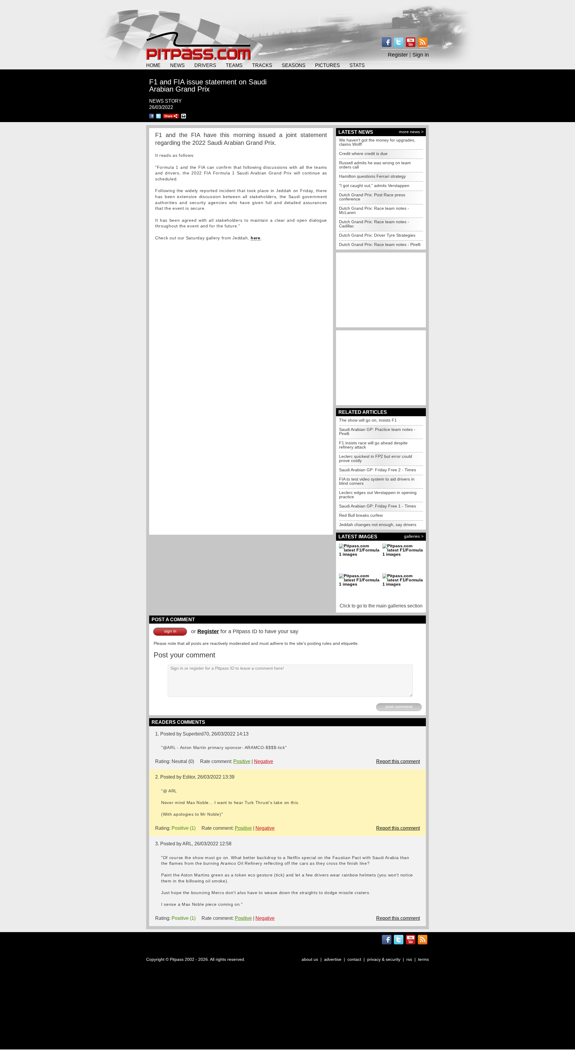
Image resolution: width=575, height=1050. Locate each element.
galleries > (413, 536)
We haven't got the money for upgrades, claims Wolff (377, 142)
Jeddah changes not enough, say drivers (377, 524)
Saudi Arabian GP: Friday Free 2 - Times (377, 469)
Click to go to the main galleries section (381, 605)
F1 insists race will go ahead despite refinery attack (373, 444)
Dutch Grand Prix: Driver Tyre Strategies (377, 235)
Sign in (420, 55)
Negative (263, 761)
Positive (241, 761)
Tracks (262, 65)
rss (409, 959)
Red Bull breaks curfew (361, 515)
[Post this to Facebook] (151, 116)
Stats (357, 65)
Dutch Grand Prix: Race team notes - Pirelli (379, 244)
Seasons (293, 65)
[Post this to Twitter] (158, 116)
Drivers (205, 65)
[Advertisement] (287, 14)
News (177, 65)
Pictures (327, 65)
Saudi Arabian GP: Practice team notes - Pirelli (377, 431)
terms (423, 959)
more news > (411, 131)
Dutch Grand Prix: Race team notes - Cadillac (374, 223)
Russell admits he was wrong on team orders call (375, 164)
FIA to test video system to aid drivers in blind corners (376, 481)
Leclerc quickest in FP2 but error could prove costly (375, 458)
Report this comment (398, 761)
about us (310, 959)
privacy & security (383, 959)
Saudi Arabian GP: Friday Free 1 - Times (377, 506)
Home (153, 65)
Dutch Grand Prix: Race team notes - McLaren (374, 210)
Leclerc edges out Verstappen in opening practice (378, 494)
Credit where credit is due (363, 153)
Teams (234, 65)
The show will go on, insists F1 (368, 420)
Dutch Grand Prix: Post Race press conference (372, 196)
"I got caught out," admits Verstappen (374, 185)
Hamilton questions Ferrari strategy (372, 176)
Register (398, 55)
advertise (332, 959)
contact (354, 959)
